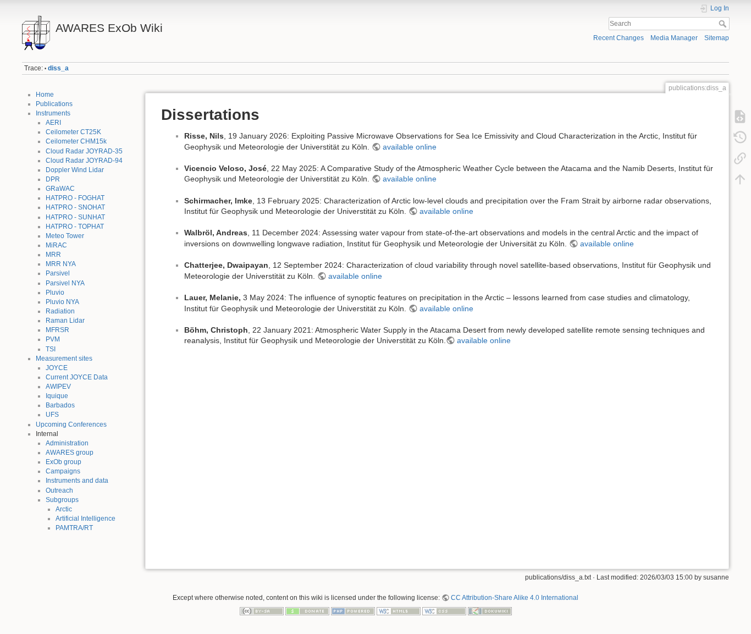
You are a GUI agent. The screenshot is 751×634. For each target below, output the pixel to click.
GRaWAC (60, 188)
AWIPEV (58, 386)
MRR (53, 254)
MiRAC (56, 245)
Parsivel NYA (65, 283)
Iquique (57, 396)
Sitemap (716, 38)
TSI (51, 349)
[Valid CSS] (444, 610)
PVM (53, 339)
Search (724, 23)
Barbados (60, 405)
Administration (67, 443)
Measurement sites (64, 358)
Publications (54, 104)
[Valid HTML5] (399, 610)
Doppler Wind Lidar (75, 170)
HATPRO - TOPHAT (75, 226)
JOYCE (57, 368)
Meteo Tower (65, 236)
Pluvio (55, 292)
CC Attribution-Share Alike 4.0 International (514, 598)
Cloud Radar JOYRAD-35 (84, 151)
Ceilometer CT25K (73, 132)
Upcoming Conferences (71, 424)
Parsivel (58, 273)
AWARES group (69, 452)
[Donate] (307, 610)
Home (45, 94)
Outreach (59, 490)
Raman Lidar (65, 320)
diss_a (58, 68)
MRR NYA (61, 264)
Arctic (64, 509)
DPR (53, 179)
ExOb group (63, 462)
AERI (53, 122)
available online (410, 146)
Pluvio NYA (62, 302)
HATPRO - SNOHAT (75, 207)
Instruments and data (77, 480)
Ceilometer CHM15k (76, 141)
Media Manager (674, 38)
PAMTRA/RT (74, 528)
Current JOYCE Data (77, 377)
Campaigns (63, 471)
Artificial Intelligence (85, 518)
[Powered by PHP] (353, 610)
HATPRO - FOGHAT (75, 198)
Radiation (60, 311)
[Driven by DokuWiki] (490, 610)
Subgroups (62, 500)
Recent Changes (618, 38)
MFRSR (57, 330)
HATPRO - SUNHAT (75, 217)
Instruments (53, 113)
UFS (52, 414)
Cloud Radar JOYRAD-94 (84, 160)
